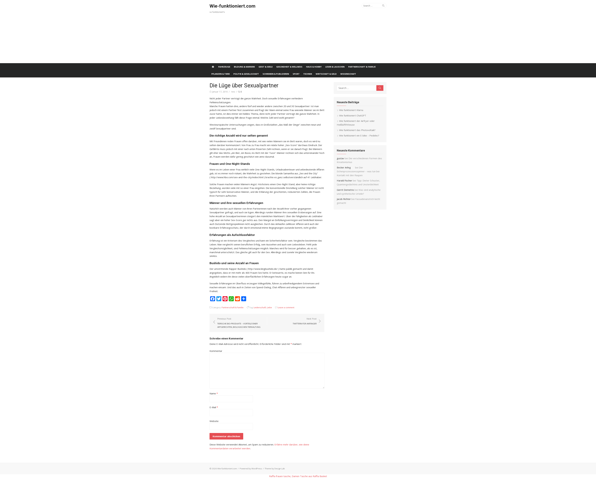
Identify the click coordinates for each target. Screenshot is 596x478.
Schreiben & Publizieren (276, 73)
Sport (296, 73)
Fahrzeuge (224, 66)
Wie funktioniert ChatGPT (352, 115)
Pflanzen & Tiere (220, 73)
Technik (307, 73)
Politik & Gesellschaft (246, 73)
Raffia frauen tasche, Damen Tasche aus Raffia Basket (298, 476)
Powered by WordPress (251, 468)
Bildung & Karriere (244, 66)
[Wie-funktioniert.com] (213, 66)
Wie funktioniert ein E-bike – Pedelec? (359, 135)
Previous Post (238, 322)
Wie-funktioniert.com (232, 6)
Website (214, 421)
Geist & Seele (266, 66)
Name (214, 393)
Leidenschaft (260, 307)
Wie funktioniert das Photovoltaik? (357, 130)
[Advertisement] (298, 40)
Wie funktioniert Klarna (351, 110)
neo (233, 91)
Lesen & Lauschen (335, 66)
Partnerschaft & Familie (362, 66)
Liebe (269, 307)
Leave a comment (286, 307)
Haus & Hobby (314, 66)
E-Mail (214, 407)
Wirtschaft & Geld (326, 73)
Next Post (305, 321)
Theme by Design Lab (275, 468)
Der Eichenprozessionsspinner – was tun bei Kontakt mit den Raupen (358, 171)
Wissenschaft (348, 73)
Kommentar (216, 350)
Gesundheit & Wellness (289, 66)
